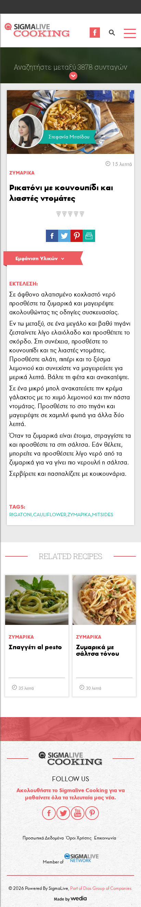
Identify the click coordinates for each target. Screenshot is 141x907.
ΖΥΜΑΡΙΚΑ (79, 515)
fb (52, 234)
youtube (78, 813)
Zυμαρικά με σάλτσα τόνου (97, 650)
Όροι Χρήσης (78, 838)
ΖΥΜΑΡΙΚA (22, 173)
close (73, 76)
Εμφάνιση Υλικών (36, 258)
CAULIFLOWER (49, 515)
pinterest (92, 813)
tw (64, 234)
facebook (49, 813)
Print (89, 234)
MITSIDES (102, 515)
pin (76, 234)
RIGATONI (20, 515)
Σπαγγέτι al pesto (35, 647)
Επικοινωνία (105, 838)
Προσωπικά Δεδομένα (43, 838)
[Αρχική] (36, 35)
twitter (63, 813)
